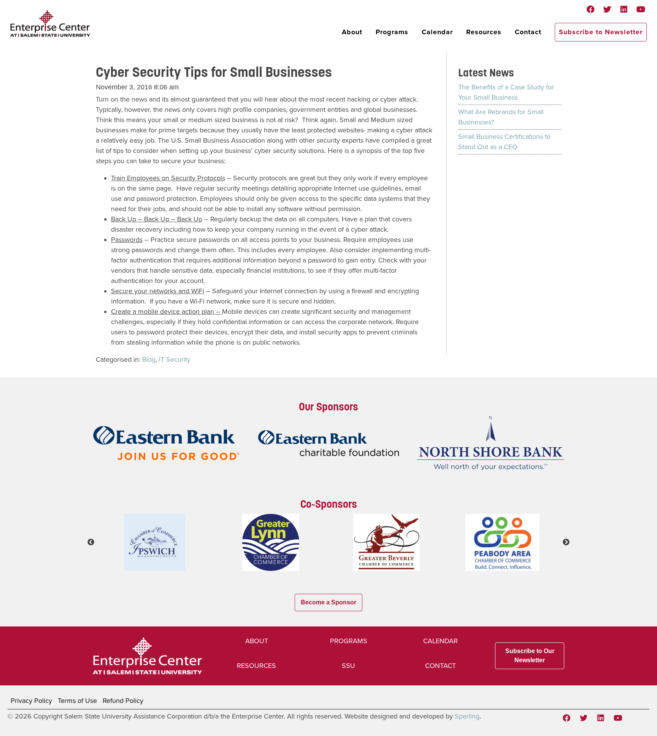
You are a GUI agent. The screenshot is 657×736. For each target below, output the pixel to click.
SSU (348, 665)
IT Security (174, 359)
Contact (528, 32)
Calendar (437, 32)
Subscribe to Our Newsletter (529, 655)
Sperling (467, 716)
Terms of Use (77, 700)
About (352, 32)
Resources (483, 32)
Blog (149, 359)
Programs (392, 32)
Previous (91, 542)
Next (566, 542)
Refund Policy (123, 700)
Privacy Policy (31, 700)
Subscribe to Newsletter (601, 32)
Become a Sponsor (328, 602)
